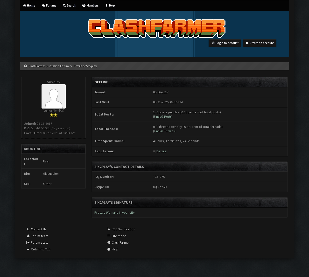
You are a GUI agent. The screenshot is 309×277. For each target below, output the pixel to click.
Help (111, 5)
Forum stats (39, 242)
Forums (50, 5)
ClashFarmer (120, 242)
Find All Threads (164, 131)
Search (71, 5)
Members (92, 5)
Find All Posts (162, 117)
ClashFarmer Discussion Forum (48, 66)
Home (30, 5)
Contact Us (38, 229)
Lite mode (118, 236)
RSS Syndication (123, 229)
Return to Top (40, 249)
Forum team (39, 236)
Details (161, 151)
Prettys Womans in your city (114, 212)
